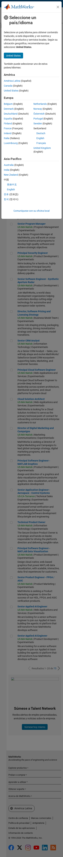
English (40, 138)
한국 (6, 199)
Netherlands (40, 104)
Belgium (8, 104)
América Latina (12, 80)
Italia (6, 138)
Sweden (37, 123)
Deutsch (40, 133)
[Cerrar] (57, 7)
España (8, 118)
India (6, 169)
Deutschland (11, 113)
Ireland (7, 133)
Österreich (39, 113)
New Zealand (11, 174)
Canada (8, 85)
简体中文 (12, 184)
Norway (37, 108)
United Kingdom (42, 148)
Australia (9, 165)
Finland (8, 123)
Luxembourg (11, 143)
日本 (6, 194)
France (7, 128)
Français (41, 143)
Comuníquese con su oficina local (31, 210)
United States (11, 90)
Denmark (9, 108)
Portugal (38, 118)
